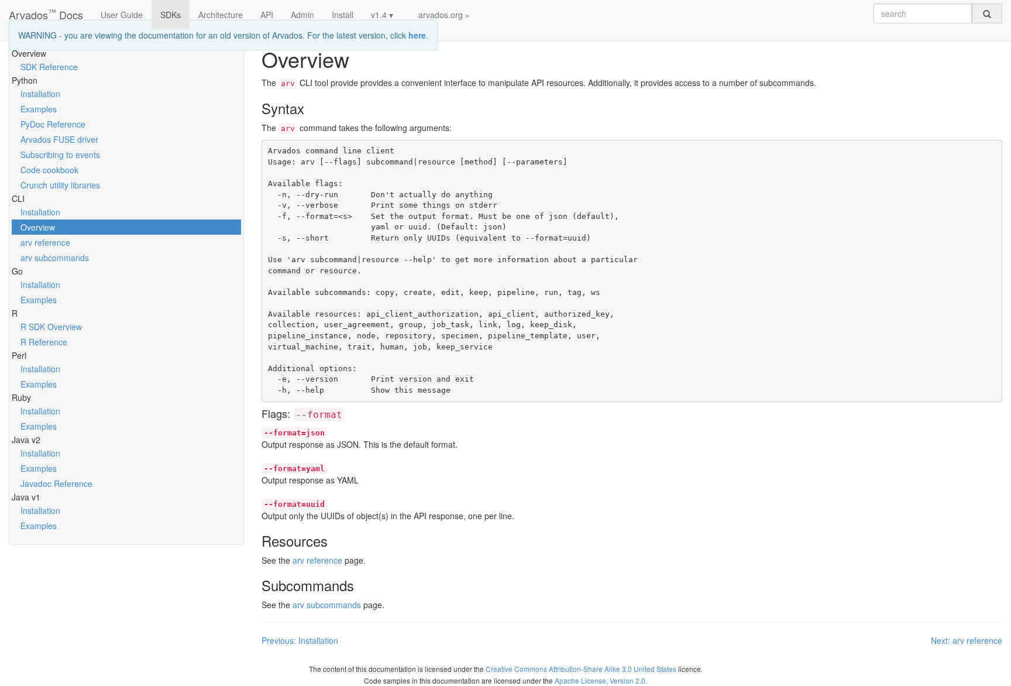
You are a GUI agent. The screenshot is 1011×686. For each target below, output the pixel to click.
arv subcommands (54, 257)
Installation (40, 94)
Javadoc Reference (56, 483)
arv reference (45, 242)
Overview (37, 227)
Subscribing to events (60, 154)
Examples (38, 109)
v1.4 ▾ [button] (382, 14)
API (266, 14)
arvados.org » (444, 14)
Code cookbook (49, 170)
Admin (302, 14)
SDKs (170, 14)
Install (342, 14)
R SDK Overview (51, 326)
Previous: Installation (300, 640)
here (417, 35)
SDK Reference (49, 67)
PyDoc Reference (52, 124)
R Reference (43, 342)
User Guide (122, 14)
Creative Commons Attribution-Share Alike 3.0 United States (581, 669)
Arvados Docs (46, 12)
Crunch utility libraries (60, 185)
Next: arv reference (966, 640)
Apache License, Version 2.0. (601, 680)
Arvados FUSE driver (59, 139)
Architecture (220, 14)
